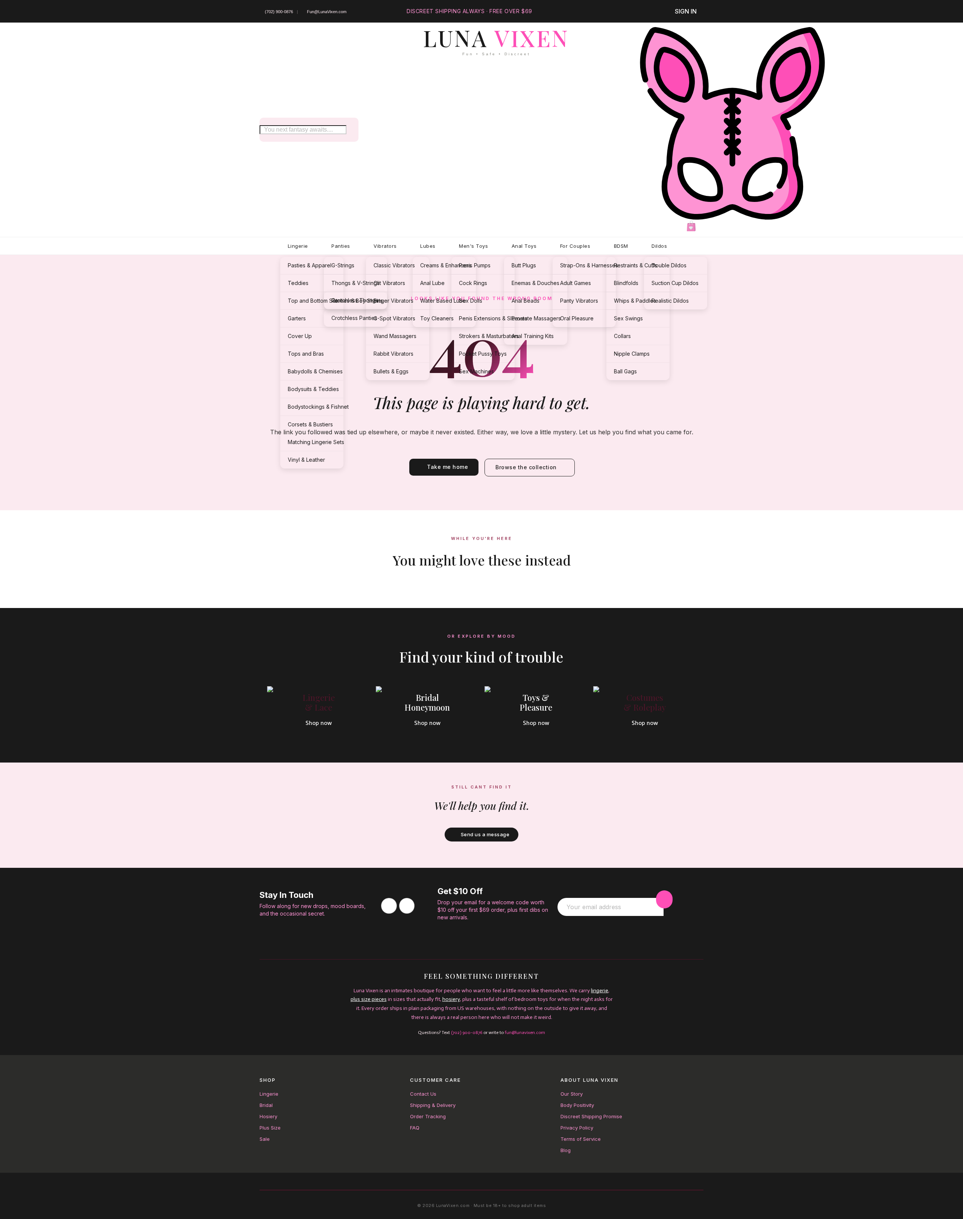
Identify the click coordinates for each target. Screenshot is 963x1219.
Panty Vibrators (579, 300)
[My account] (732, 123)
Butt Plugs (524, 265)
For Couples (575, 246)
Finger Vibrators (393, 300)
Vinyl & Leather (306, 459)
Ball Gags (625, 371)
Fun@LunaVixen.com (326, 11)
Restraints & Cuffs (635, 265)
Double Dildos (669, 265)
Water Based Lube (443, 300)
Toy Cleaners (437, 318)
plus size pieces (369, 999)
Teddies (298, 283)
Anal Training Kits (533, 336)
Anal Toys (524, 246)
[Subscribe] (664, 899)
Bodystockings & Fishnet (315, 406)
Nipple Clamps (632, 353)
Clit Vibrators (389, 283)
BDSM (621, 246)
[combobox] (303, 129)
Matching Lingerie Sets (315, 442)
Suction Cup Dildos (675, 283)
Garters (297, 318)
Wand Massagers (395, 336)
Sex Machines (476, 371)
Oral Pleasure (577, 318)
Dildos (659, 246)
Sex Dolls (470, 300)
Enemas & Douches (535, 283)
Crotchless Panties (354, 318)
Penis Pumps (475, 265)
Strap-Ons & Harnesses (588, 265)
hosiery (451, 999)
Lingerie (298, 246)
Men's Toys (473, 246)
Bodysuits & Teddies (313, 389)
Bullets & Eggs (391, 371)
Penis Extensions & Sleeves (487, 318)
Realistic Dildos (670, 300)
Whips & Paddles (635, 300)
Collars (622, 336)
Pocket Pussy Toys (483, 353)
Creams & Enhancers (445, 265)
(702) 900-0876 (279, 11)
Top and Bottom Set (312, 300)
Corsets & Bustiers (310, 424)
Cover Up (300, 336)
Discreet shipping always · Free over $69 (469, 11)
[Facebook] (389, 906)
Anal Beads (525, 300)
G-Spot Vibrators (394, 318)
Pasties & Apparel (309, 265)
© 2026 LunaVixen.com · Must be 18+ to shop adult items (481, 1205)
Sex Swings (628, 318)
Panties (340, 246)
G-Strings (342, 265)
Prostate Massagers (536, 318)
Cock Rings (473, 283)
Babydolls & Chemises (315, 371)
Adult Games (575, 283)
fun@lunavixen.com (525, 1032)
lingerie (599, 990)
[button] (692, 226)
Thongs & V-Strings (355, 283)
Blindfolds (626, 283)
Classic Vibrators (394, 265)
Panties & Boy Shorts (357, 300)
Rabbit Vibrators (393, 353)
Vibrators (385, 246)
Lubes (428, 246)
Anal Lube (432, 283)
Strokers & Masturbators (487, 336)
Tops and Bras (306, 353)
